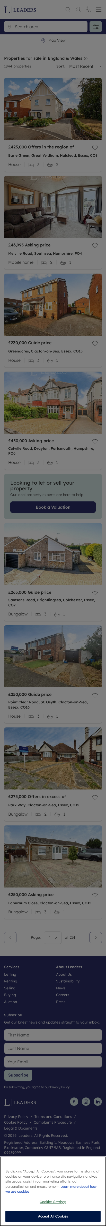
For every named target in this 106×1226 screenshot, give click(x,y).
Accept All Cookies (53, 1216)
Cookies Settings (53, 1202)
